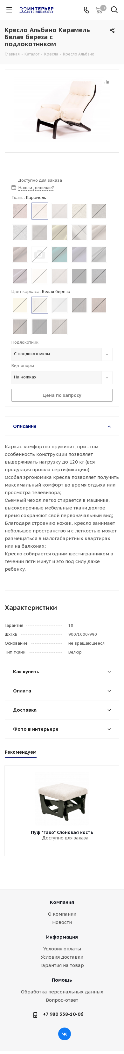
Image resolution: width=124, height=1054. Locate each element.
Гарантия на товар (62, 965)
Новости (62, 922)
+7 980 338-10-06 (63, 1014)
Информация (62, 937)
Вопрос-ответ (62, 1000)
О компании (62, 914)
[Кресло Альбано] (62, 109)
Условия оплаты (62, 949)
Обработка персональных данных (62, 992)
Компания (62, 902)
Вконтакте (64, 1034)
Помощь (62, 980)
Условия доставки (62, 957)
